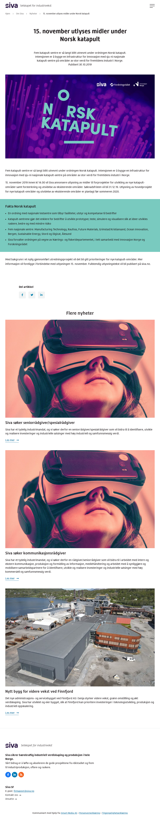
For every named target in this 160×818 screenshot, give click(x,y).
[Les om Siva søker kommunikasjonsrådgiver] (80, 499)
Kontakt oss (11, 794)
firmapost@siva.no (24, 791)
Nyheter (33, 13)
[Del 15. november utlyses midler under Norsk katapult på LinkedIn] (41, 295)
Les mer (10, 440)
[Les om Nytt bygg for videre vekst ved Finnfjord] (80, 637)
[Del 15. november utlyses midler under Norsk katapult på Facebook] (22, 295)
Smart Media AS (69, 813)
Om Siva (20, 13)
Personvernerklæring (89, 813)
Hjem (7, 13)
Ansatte (9, 798)
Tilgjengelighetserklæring (115, 813)
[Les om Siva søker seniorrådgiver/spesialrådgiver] (80, 369)
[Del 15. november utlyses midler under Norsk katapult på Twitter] (31, 295)
